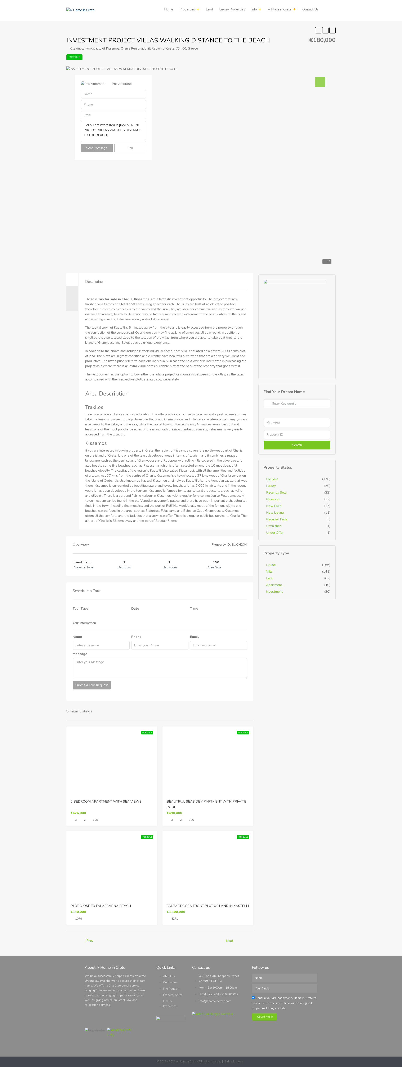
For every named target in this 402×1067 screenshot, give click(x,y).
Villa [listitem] (269, 571)
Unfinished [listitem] (274, 526)
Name (77, 636)
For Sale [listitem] (272, 479)
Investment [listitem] (274, 591)
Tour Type (80, 608)
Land (209, 9)
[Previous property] (75, 941)
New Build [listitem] (273, 506)
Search (297, 445)
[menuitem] (329, 10)
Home (168, 9)
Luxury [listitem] (271, 486)
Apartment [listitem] (274, 585)
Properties (187, 9)
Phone (136, 636)
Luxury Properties (232, 9)
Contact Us (310, 9)
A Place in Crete (279, 9)
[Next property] (244, 940)
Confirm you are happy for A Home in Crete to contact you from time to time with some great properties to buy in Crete (284, 1003)
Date (135, 608)
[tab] (72, 279)
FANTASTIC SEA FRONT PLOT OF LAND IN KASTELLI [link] (208, 906)
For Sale (74, 57)
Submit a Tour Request (91, 685)
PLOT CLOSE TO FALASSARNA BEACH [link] (101, 906)
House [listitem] (271, 565)
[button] (318, 30)
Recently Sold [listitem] (276, 492)
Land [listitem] (269, 578)
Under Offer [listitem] (274, 532)
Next (229, 940)
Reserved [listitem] (273, 499)
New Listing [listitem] (275, 512)
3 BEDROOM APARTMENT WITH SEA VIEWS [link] (106, 801)
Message (80, 654)
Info (254, 9)
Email (194, 636)
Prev (89, 940)
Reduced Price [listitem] (276, 519)
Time (194, 608)
